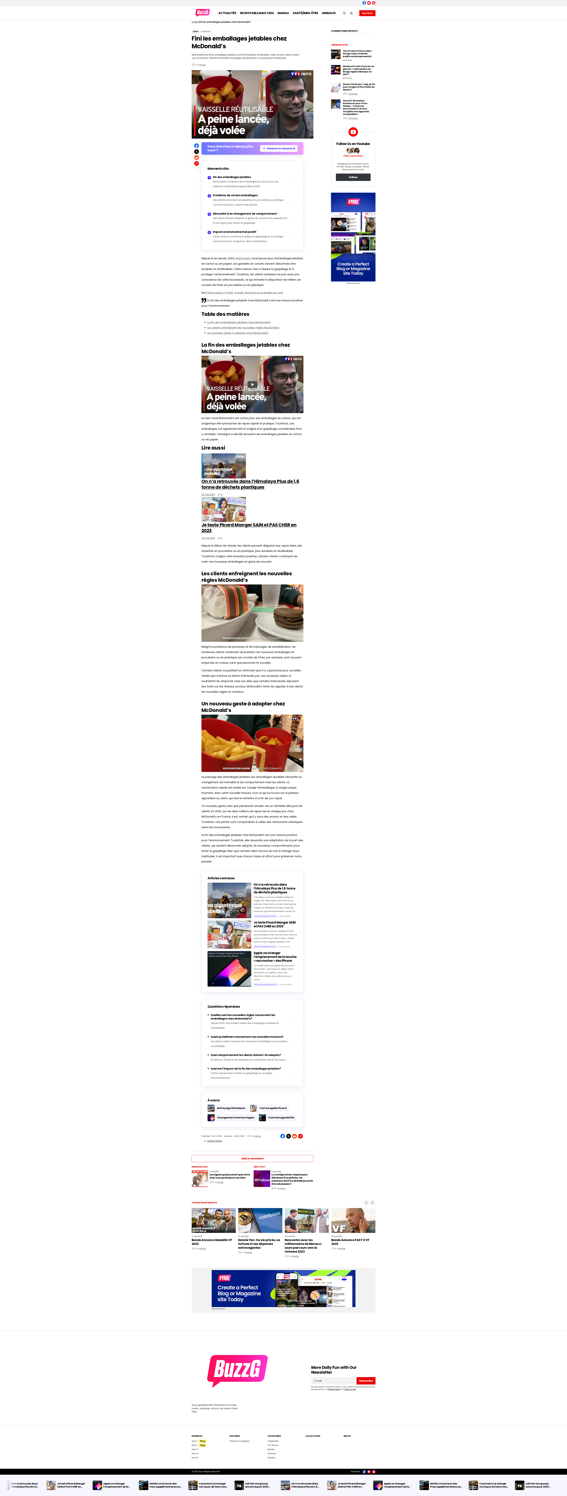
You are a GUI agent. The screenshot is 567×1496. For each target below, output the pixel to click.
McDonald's (209, 1155)
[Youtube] (369, 3)
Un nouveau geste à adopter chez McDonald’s (237, 367)
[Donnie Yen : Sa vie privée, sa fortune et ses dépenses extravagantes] (260, 1232)
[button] (344, 13)
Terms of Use (350, 1401)
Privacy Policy (334, 1401)
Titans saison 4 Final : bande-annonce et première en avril (244, 306)
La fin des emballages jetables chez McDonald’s (238, 354)
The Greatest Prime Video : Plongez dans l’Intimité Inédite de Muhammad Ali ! (357, 67)
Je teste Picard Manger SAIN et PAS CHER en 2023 (275, 936)
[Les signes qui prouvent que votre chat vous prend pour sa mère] (200, 1191)
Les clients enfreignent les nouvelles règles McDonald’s (243, 361)
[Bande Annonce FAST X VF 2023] (353, 1232)
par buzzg (353, 107)
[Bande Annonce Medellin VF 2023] (214, 1232)
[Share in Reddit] (197, 171)
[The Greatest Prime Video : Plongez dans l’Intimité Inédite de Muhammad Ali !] (335, 67)
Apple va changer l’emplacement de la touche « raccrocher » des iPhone (275, 968)
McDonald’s (243, 271)
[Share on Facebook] (197, 159)
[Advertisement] (353, 250)
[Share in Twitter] (197, 165)
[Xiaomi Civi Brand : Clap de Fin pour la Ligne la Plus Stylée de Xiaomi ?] (335, 101)
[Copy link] (197, 177)
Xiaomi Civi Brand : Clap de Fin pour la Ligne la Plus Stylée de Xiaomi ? (359, 100)
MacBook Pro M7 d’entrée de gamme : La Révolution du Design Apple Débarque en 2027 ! (358, 83)
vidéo (194, 30)
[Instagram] (373, 3)
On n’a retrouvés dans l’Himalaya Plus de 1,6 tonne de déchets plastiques (274, 900)
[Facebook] (364, 3)
